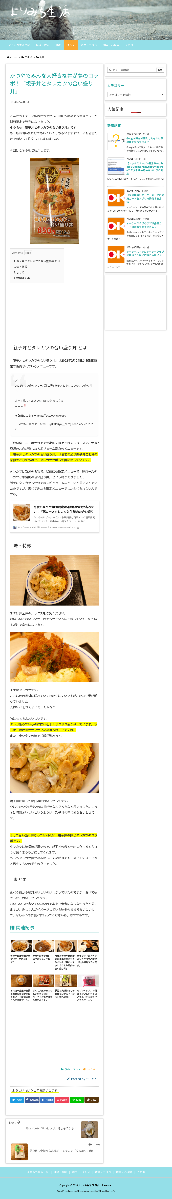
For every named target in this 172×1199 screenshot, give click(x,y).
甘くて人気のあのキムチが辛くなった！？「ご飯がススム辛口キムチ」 (42, 995)
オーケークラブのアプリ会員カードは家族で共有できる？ (144, 224)
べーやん (91, 1079)
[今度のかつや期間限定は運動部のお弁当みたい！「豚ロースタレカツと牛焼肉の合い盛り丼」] (66, 945)
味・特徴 (20, 267)
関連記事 (22, 278)
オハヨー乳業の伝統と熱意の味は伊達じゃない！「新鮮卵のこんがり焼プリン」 (20, 995)
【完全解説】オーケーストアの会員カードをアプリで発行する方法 (145, 198)
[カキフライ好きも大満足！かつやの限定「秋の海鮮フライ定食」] (88, 945)
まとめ (19, 272)
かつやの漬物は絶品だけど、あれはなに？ (20, 959)
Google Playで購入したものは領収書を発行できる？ (144, 139)
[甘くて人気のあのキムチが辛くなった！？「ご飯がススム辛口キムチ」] (44, 980)
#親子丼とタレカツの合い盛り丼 (72, 385)
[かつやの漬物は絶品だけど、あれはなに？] (21, 945)
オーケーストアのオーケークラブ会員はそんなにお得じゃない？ (145, 253)
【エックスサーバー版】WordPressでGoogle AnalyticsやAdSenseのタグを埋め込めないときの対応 (144, 168)
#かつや (47, 401)
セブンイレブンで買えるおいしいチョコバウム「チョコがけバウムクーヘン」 (87, 995)
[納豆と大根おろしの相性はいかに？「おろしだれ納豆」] (66, 980)
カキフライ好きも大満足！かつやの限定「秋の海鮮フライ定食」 (87, 960)
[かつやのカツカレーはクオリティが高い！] (44, 945)
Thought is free (106, 1190)
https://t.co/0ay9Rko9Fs (51, 415)
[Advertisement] (54, 309)
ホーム (13, 57)
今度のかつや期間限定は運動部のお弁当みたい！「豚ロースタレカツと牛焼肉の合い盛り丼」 (65, 962)
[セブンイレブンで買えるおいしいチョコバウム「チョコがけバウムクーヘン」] (88, 980)
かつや (91, 1069)
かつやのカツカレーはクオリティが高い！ (42, 959)
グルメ (28, 57)
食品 (41, 57)
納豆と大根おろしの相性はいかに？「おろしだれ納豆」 (65, 993)
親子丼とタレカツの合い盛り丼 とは (37, 261)
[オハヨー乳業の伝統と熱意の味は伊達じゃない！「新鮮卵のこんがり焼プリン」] (21, 980)
